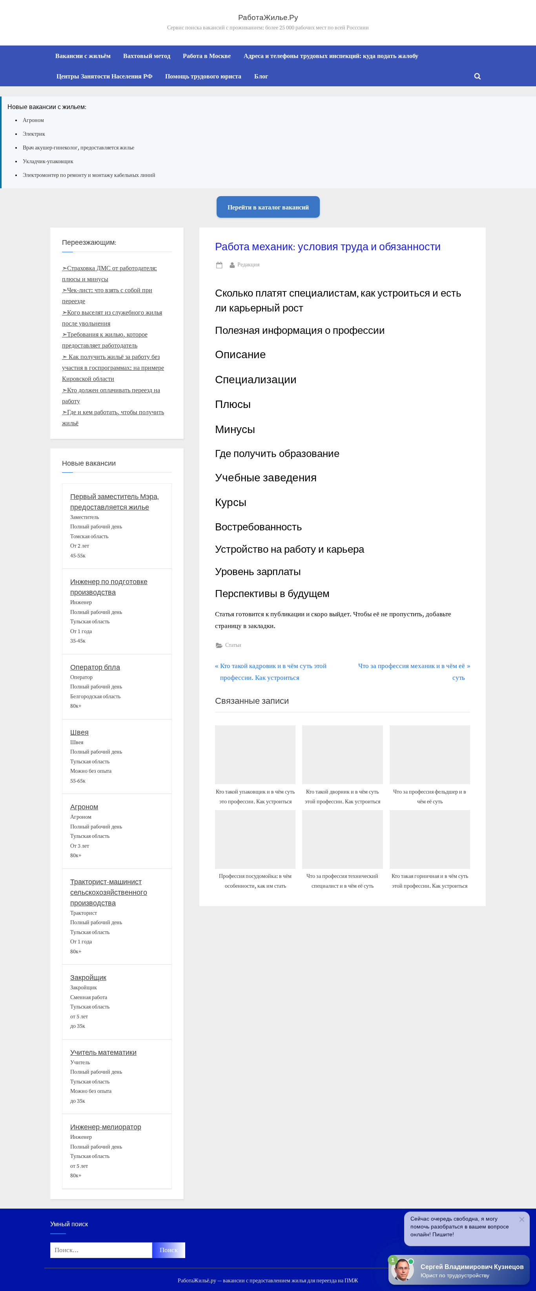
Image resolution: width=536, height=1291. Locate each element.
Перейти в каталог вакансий (268, 206)
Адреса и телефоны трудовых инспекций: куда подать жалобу (331, 55)
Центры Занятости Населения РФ (105, 76)
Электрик (34, 134)
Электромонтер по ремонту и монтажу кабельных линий (89, 175)
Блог (261, 76)
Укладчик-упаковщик (48, 161)
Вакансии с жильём (83, 55)
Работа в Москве (207, 55)
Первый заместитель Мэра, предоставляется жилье (114, 502)
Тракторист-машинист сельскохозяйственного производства (108, 892)
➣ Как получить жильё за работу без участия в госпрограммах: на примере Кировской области (113, 368)
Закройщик (88, 978)
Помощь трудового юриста (203, 76)
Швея (79, 732)
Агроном (33, 120)
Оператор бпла (95, 667)
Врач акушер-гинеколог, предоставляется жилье (78, 147)
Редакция (248, 264)
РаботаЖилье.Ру (268, 17)
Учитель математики (103, 1053)
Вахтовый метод (146, 55)
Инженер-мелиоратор (105, 1127)
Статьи (233, 645)
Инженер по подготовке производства (109, 587)
